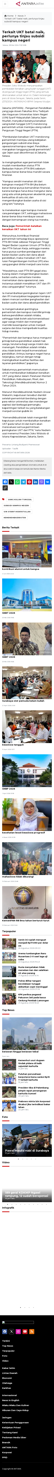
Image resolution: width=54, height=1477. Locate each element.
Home (10, 16)
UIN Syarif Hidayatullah (17, 512)
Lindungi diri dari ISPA (21, 1299)
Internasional (9, 1395)
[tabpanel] (27, 1140)
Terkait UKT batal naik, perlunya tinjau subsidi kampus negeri (24, 20)
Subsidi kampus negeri (16, 506)
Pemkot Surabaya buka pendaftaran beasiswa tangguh (23, 743)
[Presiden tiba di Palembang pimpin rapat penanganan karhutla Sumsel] (9, 1091)
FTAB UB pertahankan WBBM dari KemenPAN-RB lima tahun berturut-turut (25, 919)
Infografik (8, 1207)
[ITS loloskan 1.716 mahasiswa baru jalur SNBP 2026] (27, 770)
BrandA (6, 1442)
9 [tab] (42, 1204)
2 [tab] (22, 1159)
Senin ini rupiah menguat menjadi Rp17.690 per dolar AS (33, 943)
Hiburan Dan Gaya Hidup (15, 1410)
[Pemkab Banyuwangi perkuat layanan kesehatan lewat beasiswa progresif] (27, 814)
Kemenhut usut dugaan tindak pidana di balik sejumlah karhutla (31, 1063)
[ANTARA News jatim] (29, 4)
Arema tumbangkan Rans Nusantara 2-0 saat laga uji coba (32, 956)
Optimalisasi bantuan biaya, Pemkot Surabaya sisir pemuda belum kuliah (23, 699)
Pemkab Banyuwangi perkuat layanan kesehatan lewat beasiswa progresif (24, 831)
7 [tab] (33, 1204)
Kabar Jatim (8, 1368)
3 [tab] (27, 1159)
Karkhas (6, 1388)
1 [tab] (18, 1159)
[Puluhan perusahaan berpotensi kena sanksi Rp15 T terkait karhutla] (9, 1078)
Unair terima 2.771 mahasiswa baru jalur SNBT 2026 (25, 655)
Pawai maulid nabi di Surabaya (27, 1150)
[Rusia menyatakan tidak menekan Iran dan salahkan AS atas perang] (9, 971)
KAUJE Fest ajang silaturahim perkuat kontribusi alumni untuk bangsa (24, 567)
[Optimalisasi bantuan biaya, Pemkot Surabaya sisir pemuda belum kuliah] (27, 682)
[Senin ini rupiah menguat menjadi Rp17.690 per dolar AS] (9, 944)
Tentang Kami (10, 1432)
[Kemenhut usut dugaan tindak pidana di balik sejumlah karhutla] (9, 1064)
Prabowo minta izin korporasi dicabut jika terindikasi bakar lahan (34, 1104)
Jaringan (7, 1417)
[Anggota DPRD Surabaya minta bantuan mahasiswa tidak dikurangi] (27, 858)
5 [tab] (35, 1159)
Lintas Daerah (9, 1373)
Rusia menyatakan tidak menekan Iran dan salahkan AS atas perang (33, 970)
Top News (8, 1010)
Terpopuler (9, 931)
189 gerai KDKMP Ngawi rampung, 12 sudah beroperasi (26, 1194)
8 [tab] (37, 1204)
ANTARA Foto (9, 1447)
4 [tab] (31, 1159)
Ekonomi (7, 1378)
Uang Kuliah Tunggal (20, 500)
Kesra (20, 16)
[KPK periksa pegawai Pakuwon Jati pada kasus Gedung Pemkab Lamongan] (9, 998)
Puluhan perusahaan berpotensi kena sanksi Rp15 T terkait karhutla (34, 1077)
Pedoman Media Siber (14, 1437)
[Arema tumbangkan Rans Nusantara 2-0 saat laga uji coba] (9, 957)
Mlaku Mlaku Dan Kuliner (15, 1405)
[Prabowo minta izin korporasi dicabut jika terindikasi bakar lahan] (9, 1105)
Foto (5, 1117)
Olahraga (7, 1383)
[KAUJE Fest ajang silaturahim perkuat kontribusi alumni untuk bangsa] (27, 550)
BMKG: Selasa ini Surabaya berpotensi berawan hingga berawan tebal (24, 1050)
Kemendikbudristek (15, 518)
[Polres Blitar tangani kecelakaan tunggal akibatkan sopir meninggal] (9, 985)
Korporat (7, 1452)
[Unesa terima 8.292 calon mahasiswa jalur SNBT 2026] (27, 594)
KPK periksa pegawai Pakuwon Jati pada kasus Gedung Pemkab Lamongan (33, 997)
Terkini (6, 1341)
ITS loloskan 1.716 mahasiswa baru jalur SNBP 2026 (25, 787)
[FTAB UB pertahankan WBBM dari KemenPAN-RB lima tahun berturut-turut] (27, 902)
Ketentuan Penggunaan (15, 1422)
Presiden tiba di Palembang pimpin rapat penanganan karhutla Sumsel (33, 1090)
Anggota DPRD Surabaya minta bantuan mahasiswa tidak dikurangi (25, 875)
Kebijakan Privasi (11, 1427)
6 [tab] (29, 1204)
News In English (10, 1400)
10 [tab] (46, 1204)
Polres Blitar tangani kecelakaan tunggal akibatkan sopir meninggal (33, 984)
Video (6, 1162)
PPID (4, 1457)
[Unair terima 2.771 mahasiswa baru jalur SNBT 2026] (27, 638)
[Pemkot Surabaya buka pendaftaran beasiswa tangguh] (27, 726)
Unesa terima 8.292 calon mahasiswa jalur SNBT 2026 (26, 611)
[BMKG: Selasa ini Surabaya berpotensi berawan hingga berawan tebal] (27, 1033)
